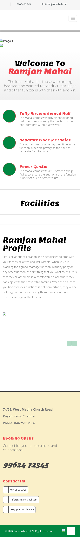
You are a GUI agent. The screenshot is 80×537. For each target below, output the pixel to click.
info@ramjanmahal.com (23, 499)
